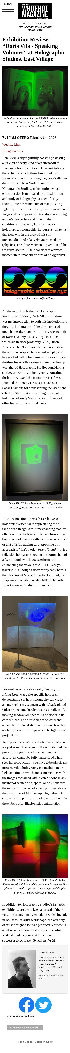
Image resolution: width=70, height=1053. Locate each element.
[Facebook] (26, 1004)
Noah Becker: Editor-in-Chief (35, 1041)
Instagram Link (12, 151)
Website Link (11, 144)
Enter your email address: (21, 1016)
